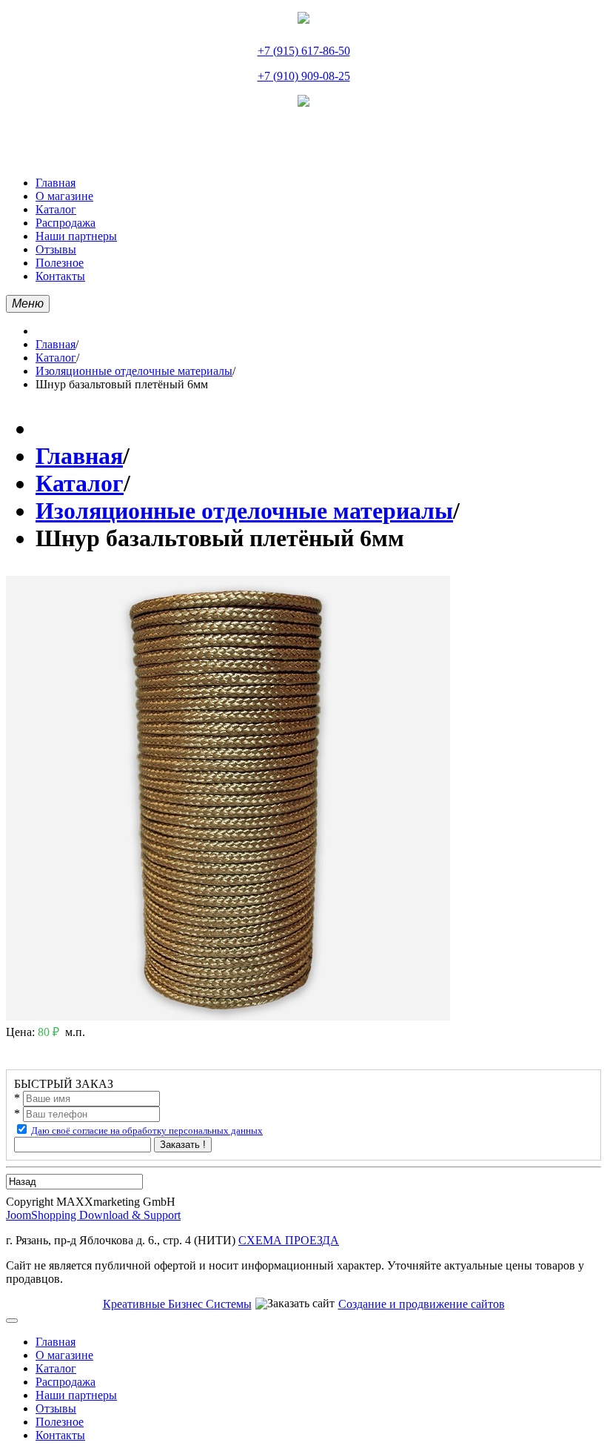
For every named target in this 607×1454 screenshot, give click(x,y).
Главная (56, 344)
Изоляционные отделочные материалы (134, 371)
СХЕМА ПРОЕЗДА (288, 1240)
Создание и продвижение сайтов (421, 1304)
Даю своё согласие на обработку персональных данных (147, 1130)
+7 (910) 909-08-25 (304, 76)
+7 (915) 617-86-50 (304, 50)
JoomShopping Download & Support (93, 1215)
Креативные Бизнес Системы (177, 1304)
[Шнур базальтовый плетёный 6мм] (228, 1016)
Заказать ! (183, 1144)
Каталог (56, 357)
